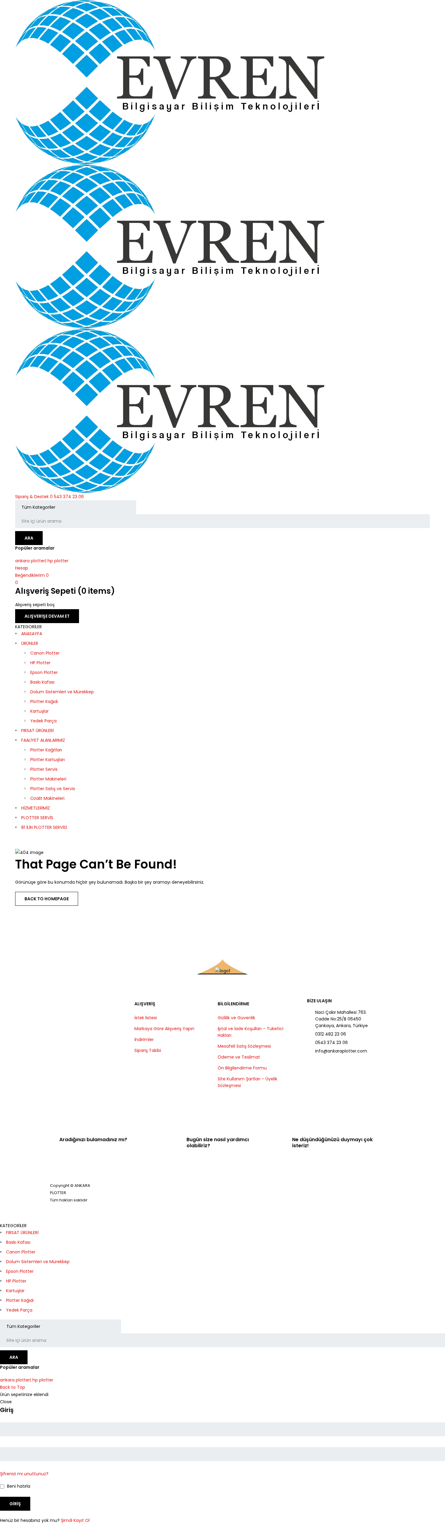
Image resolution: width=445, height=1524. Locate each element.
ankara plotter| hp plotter (41, 561)
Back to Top (12, 1387)
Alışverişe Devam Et (47, 616)
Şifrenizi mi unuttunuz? (24, 1474)
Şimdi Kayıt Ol (75, 1520)
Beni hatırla (18, 1486)
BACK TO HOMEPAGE (47, 899)
